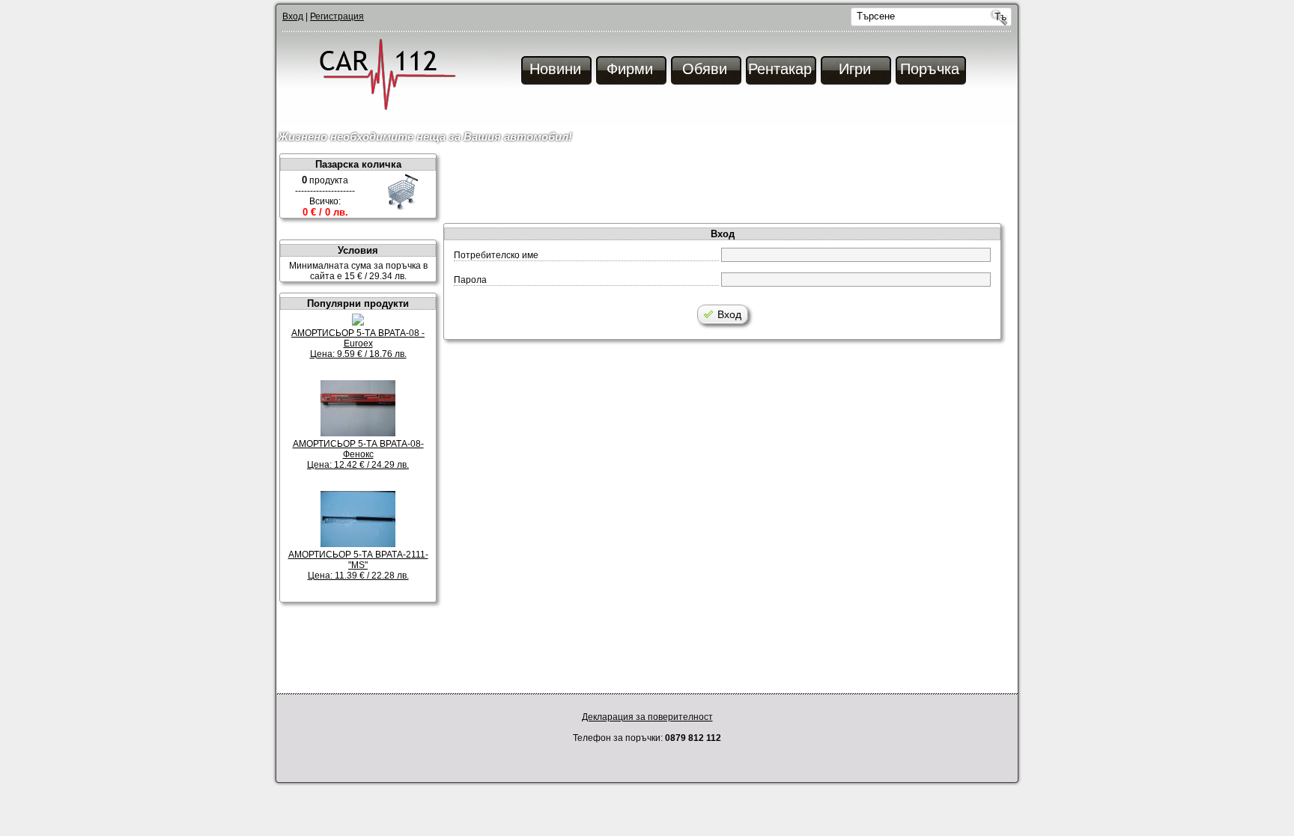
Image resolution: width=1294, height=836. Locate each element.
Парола (470, 280)
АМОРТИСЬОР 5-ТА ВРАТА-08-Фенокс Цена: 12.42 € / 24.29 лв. (358, 454)
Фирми (630, 69)
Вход (292, 16)
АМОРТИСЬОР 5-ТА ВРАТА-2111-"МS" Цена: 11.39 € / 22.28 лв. (358, 565)
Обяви (704, 69)
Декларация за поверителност (647, 717)
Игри (855, 69)
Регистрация (337, 16)
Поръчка (929, 69)
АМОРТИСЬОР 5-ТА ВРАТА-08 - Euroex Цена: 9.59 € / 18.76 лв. (358, 343)
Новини (555, 69)
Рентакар (780, 69)
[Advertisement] (729, 187)
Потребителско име (496, 255)
